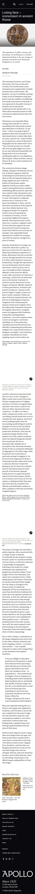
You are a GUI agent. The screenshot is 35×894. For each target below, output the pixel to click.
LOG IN (21, 4)
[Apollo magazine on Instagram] (9, 859)
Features (5, 69)
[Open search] (14, 4)
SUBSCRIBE (30, 4)
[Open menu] (3, 4)
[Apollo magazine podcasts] (12, 859)
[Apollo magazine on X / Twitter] (6, 859)
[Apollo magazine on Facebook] (3, 859)
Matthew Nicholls (10, 72)
